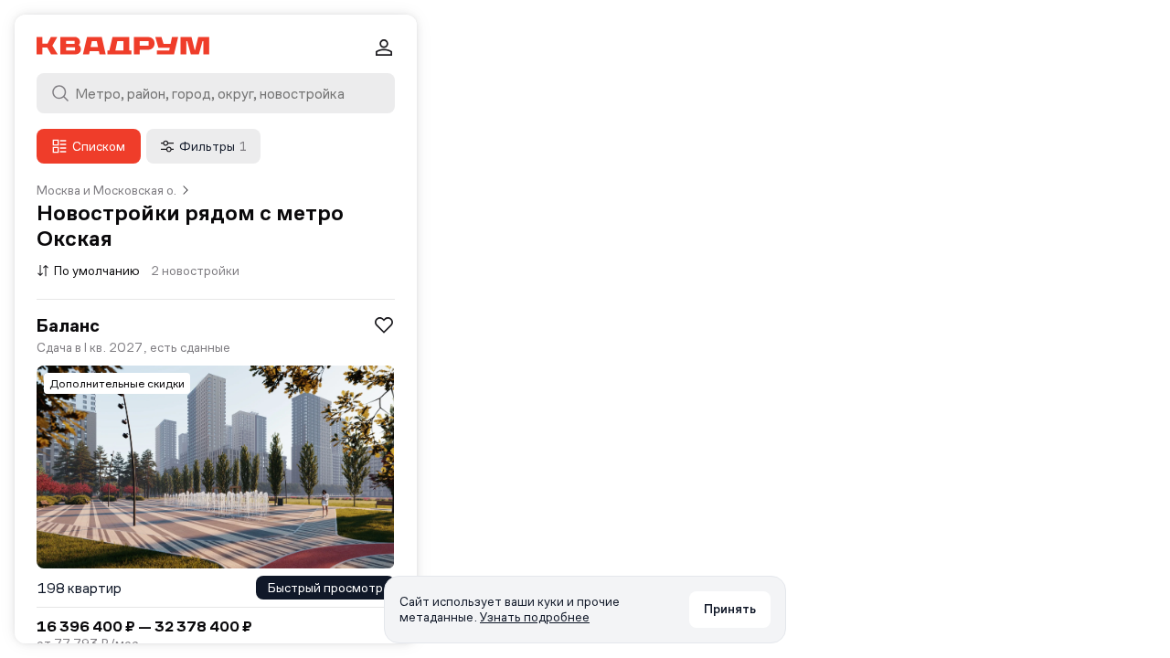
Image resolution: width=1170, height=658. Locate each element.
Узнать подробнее (535, 617)
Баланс (68, 325)
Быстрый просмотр (325, 587)
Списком (98, 146)
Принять (730, 608)
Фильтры (213, 146)
